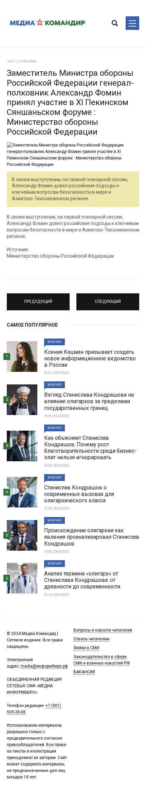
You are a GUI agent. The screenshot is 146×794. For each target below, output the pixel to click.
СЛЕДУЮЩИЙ (107, 298)
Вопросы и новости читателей (102, 630)
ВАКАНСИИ (84, 672)
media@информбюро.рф (44, 666)
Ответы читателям (91, 639)
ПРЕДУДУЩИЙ (38, 298)
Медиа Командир (47, 23)
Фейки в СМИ (86, 647)
